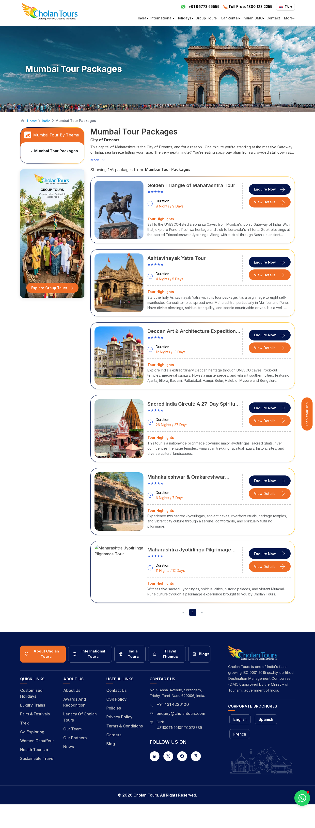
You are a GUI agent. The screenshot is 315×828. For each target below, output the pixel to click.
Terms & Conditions (124, 726)
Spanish (266, 719)
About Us (71, 690)
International (161, 18)
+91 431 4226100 (173, 704)
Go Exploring (32, 731)
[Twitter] (168, 756)
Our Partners (75, 737)
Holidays (183, 18)
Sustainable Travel (37, 758)
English (240, 719)
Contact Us (116, 690)
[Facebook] (182, 756)
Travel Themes (170, 654)
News (68, 746)
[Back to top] (294, 811)
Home (32, 121)
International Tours (93, 654)
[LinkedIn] (154, 756)
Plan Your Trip (307, 414)
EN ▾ (288, 7)
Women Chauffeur (37, 740)
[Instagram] (196, 756)
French (239, 734)
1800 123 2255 (250, 6)
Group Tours (206, 18)
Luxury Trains (32, 705)
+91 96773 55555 (204, 6)
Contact (273, 18)
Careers (113, 734)
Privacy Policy (119, 716)
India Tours (133, 654)
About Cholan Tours (46, 654)
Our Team (72, 728)
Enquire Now (265, 189)
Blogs (204, 653)
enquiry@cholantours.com (181, 713)
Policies (113, 708)
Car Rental (230, 18)
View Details (265, 202)
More (288, 18)
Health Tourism (34, 749)
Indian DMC (253, 18)
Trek (24, 723)
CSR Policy (116, 699)
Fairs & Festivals (35, 713)
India (142, 18)
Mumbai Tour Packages (56, 150)
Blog (110, 743)
